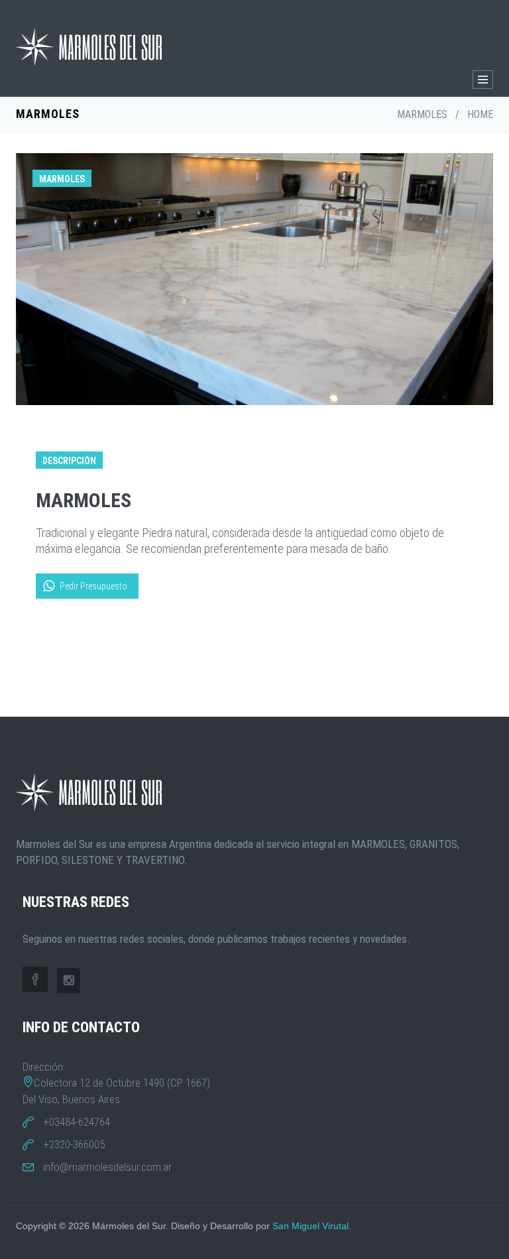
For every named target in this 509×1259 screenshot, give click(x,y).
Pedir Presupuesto (93, 586)
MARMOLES (422, 114)
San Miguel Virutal (310, 1226)
